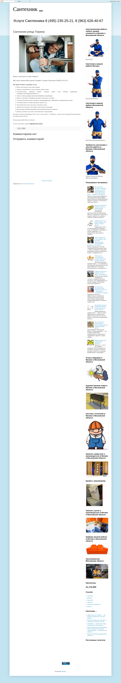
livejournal (90, 600)
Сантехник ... (28, 9)
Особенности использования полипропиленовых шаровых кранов (100, 258)
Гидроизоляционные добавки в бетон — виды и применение (101, 273)
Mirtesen (89, 598)
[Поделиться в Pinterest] (25, 128)
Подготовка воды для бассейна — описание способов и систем (97, 620)
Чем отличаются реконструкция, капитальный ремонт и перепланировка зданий (101, 325)
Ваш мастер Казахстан (94, 604)
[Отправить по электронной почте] (18, 128)
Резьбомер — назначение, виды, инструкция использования (96, 624)
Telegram (90, 602)
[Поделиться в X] (21, 128)
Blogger (64, 671)
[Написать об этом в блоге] (20, 128)
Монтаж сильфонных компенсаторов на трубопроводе (101, 207)
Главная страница (47, 180)
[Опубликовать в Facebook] (23, 128)
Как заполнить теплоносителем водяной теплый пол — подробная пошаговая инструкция (101, 289)
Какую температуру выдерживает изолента (100, 342)
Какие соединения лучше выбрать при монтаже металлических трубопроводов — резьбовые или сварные (96, 241)
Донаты (89, 606)
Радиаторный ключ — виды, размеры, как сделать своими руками (101, 223)
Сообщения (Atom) (28, 183)
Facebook (90, 596)
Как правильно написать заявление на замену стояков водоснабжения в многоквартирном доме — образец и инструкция (96, 190)
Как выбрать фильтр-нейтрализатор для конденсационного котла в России (101, 307)
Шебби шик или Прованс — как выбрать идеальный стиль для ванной (96, 616)
